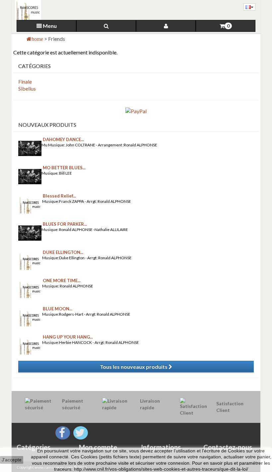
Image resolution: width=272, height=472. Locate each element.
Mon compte (98, 447)
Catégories (33, 447)
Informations (161, 447)
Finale (25, 81)
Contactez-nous (227, 447)
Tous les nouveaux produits (134, 366)
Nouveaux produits (47, 124)
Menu (49, 26)
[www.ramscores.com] (26, 10)
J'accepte (12, 459)
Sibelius (27, 88)
